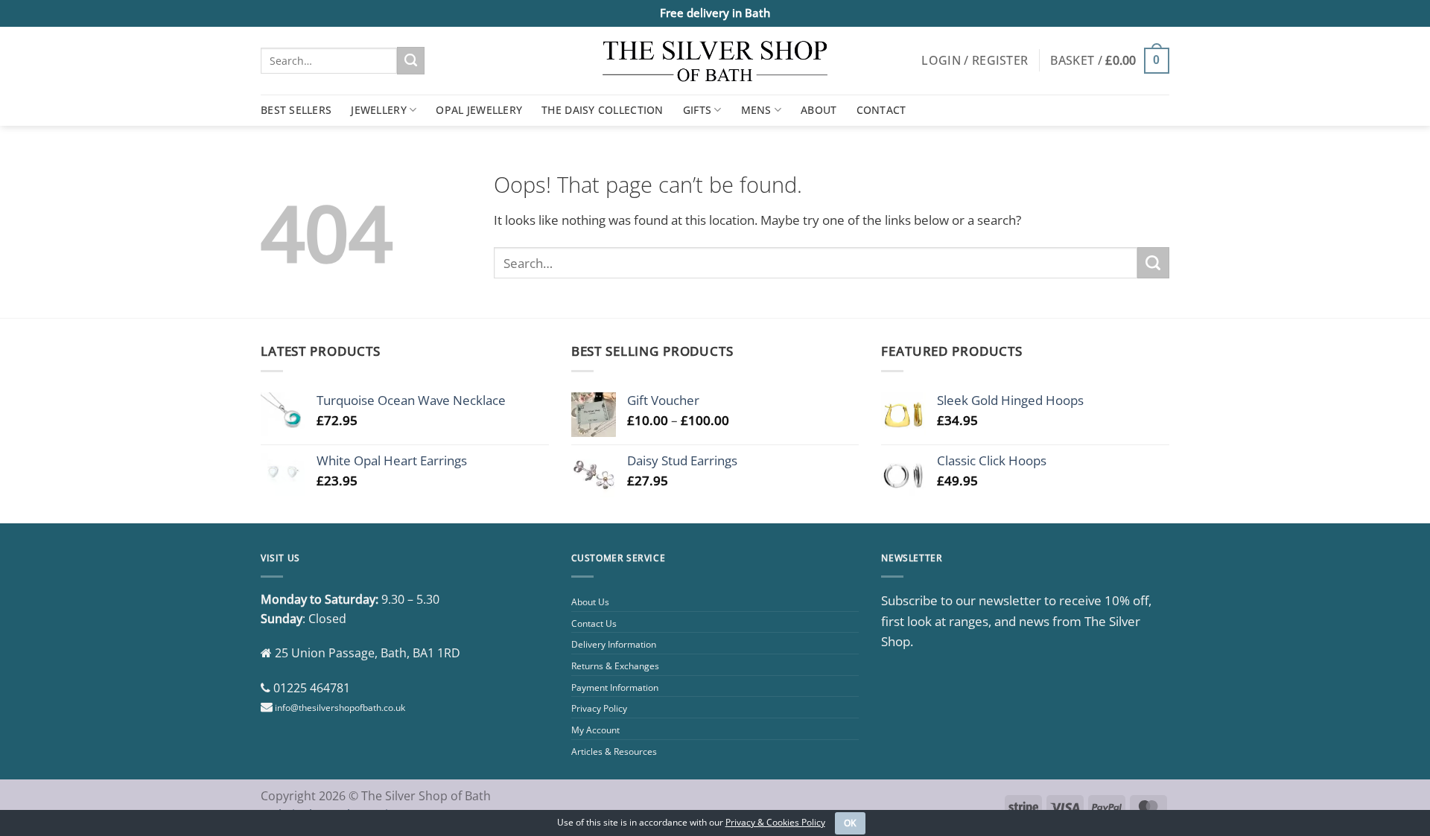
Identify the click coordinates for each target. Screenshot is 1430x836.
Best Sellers (296, 110)
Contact (881, 110)
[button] (974, 60)
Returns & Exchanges (615, 666)
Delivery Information (613, 644)
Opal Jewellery (479, 110)
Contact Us (594, 623)
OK (850, 823)
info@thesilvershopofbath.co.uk (340, 707)
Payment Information (614, 687)
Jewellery (379, 110)
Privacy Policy (599, 708)
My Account (595, 730)
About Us (590, 602)
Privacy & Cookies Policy (775, 822)
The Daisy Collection (602, 110)
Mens (756, 110)
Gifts (697, 110)
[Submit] (411, 60)
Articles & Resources (614, 751)
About (818, 110)
